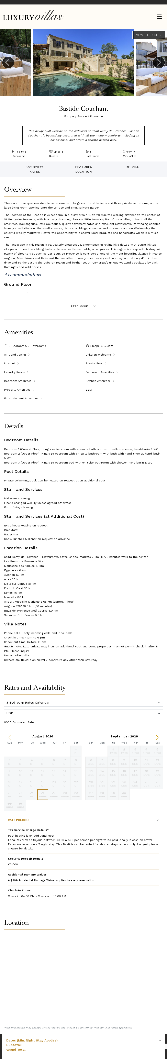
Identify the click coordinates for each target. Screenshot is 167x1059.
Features (83, 167)
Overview (34, 167)
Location (83, 172)
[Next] (159, 62)
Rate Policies (19, 820)
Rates (35, 172)
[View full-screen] (148, 35)
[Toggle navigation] (159, 17)
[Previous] (8, 62)
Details (132, 167)
